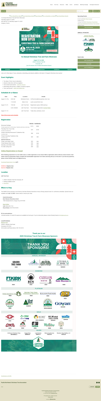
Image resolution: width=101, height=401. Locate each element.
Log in (97, 386)
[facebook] (97, 382)
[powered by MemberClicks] (50, 399)
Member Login (96, 11)
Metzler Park (4, 222)
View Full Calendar (88, 27)
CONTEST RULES (21, 84)
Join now (92, 386)
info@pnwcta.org (64, 215)
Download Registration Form (8, 162)
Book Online (6, 204)
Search (90, 11)
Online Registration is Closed (12, 151)
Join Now (3, 11)
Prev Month (19, 16)
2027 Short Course (87, 19)
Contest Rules (46, 108)
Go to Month (52, 16)
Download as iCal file (6, 376)
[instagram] (99, 382)
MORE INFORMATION (19, 88)
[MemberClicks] (9, 4)
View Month (31, 16)
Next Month (65, 16)
